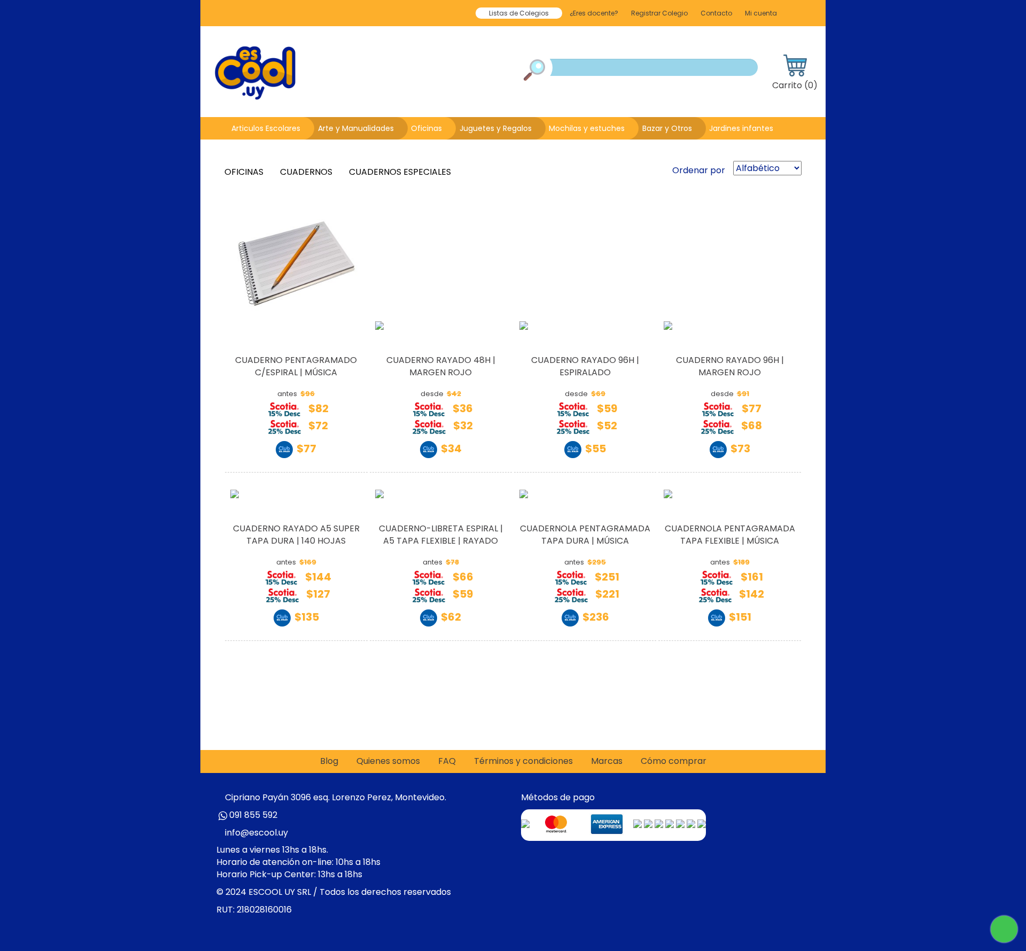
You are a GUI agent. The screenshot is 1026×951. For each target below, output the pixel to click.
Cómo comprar (673, 761)
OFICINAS (245, 172)
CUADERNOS (307, 172)
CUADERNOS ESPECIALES (401, 172)
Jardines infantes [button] (741, 128)
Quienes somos (388, 761)
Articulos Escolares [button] (265, 128)
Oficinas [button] (426, 128)
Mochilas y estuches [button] (587, 128)
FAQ (447, 761)
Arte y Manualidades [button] (356, 128)
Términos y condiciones (523, 761)
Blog (329, 761)
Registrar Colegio (659, 13)
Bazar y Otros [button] (667, 128)
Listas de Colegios (519, 13)
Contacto (716, 13)
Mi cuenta (761, 13)
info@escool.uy (256, 832)
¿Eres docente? (594, 13)
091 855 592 (253, 815)
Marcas (607, 761)
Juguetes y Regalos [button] (496, 128)
